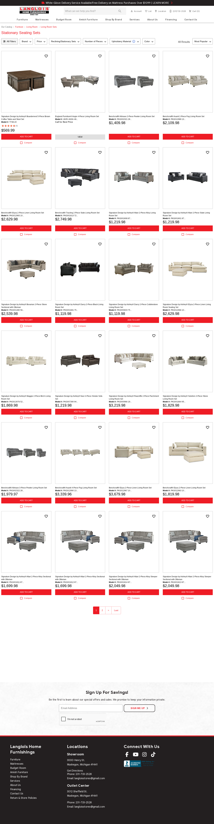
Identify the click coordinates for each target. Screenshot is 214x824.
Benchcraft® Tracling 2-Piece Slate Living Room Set (77, 213)
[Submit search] (120, 11)
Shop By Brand (113, 19)
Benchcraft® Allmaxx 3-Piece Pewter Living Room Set (24, 488)
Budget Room (63, 19)
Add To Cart (26, 137)
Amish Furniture (88, 19)
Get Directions (75, 770)
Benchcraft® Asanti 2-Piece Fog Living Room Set (183, 116)
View (80, 137)
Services (135, 19)
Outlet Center (78, 786)
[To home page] (34, 11)
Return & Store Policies (23, 798)
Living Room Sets (49, 27)
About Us (152, 19)
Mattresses (42, 19)
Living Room (32, 27)
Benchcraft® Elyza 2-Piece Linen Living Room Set (22, 213)
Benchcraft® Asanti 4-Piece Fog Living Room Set (76, 488)
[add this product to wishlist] (46, 56)
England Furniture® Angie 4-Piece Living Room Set (77, 116)
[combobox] (26, 41)
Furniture (22, 19)
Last (116, 610)
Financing (171, 19)
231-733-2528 (84, 774)
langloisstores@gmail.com (89, 778)
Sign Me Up (138, 708)
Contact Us (190, 19)
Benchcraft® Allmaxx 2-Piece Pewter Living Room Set (131, 116)
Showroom (75, 754)
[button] (132, 11)
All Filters (11, 41)
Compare (28, 143)
